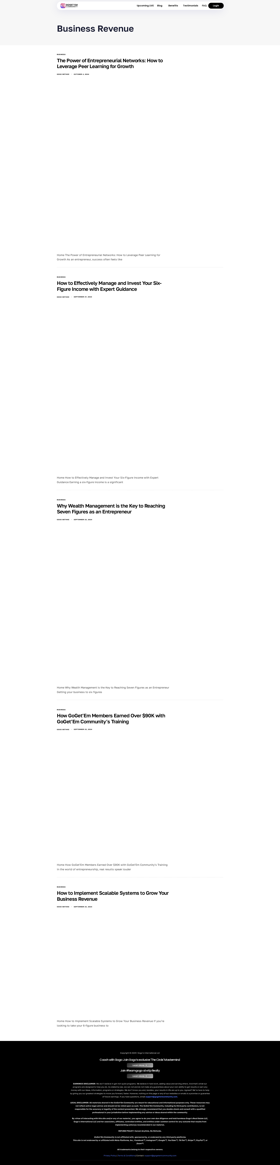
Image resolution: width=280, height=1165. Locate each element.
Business (61, 54)
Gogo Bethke (63, 74)
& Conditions (126, 1155)
